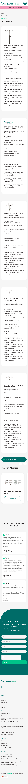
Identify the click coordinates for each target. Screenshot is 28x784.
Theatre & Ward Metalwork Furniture (9, 730)
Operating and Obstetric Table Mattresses (11, 721)
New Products (4, 716)
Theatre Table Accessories (7, 732)
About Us (3, 700)
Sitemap (3, 707)
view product (12, 498)
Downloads (4, 702)
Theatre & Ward (4, 15)
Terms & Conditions (6, 741)
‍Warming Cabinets (5, 713)
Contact (3, 705)
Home (2, 13)
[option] (12, 488)
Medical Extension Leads (7, 734)
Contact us (6, 687)
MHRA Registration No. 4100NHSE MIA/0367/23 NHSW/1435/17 (9, 765)
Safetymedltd (9, 773)
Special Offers (4, 724)
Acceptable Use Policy (6, 747)
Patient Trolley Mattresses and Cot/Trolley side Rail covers (12, 719)
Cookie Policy (4, 745)
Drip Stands (4, 18)
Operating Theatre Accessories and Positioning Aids (12, 727)
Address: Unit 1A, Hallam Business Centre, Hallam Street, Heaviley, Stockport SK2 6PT (12, 761)
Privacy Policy (4, 743)
